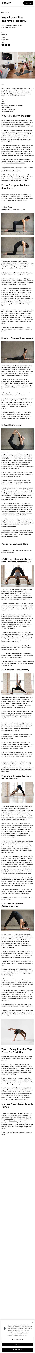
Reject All (17, 1344)
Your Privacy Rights (17, 1339)
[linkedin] (5, 45)
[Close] (33, 1322)
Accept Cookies (17, 1349)
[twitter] (2, 45)
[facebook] (9, 45)
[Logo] (6, 3)
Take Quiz (28, 3)
